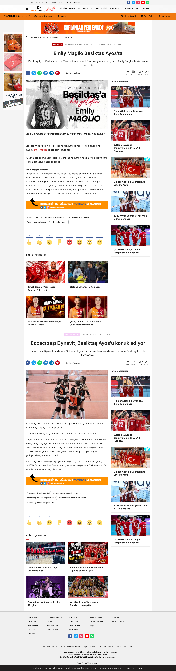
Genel (49, 621)
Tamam (139, 668)
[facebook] (28, 73)
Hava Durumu (117, 621)
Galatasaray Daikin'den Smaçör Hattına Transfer (44, 323)
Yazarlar (165, 16)
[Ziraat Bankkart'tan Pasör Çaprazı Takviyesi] (45, 272)
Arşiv (92, 625)
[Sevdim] (49, 238)
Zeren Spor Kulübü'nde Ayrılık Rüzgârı (44, 604)
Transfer (128, 8)
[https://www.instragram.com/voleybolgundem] (138, 2)
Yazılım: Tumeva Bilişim (87, 663)
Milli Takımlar (67, 8)
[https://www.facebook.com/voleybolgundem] (128, 2)
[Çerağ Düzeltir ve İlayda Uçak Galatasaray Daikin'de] (87, 307)
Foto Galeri (148, 16)
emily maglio (40, 149)
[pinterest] (57, 73)
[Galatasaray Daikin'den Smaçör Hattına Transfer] (45, 307)
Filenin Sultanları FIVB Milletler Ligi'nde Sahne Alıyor (86, 569)
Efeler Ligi (101, 8)
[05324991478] (147, 2)
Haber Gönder (42, 2)
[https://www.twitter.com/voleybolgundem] (133, 2)
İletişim (61, 2)
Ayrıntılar (130, 668)
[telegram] (45, 73)
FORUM (30, 2)
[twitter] (33, 73)
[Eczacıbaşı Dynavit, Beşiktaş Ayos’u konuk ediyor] (67, 394)
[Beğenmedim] (59, 238)
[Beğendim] (29, 238)
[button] (26, 16)
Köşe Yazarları (74, 625)
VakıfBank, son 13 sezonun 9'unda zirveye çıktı (84, 604)
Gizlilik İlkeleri (126, 647)
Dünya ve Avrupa (54, 617)
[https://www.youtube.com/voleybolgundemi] (143, 2)
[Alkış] (39, 238)
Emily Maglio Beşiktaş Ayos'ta (60, 37)
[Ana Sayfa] (27, 37)
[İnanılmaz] (89, 238)
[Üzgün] (99, 238)
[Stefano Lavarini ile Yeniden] (87, 272)
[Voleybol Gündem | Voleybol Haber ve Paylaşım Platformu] (43, 8)
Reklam (115, 647)
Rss (43, 647)
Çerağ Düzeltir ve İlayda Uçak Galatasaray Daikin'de (85, 323)
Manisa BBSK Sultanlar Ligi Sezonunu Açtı (42, 569)
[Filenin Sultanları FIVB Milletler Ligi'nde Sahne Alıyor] (87, 553)
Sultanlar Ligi (85, 8)
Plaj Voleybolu (53, 625)
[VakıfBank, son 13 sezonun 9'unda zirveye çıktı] (87, 587)
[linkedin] (51, 73)
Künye (53, 2)
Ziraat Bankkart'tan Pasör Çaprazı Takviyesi (41, 288)
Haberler (33, 37)
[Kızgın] (69, 238)
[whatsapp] (39, 73)
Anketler (115, 617)
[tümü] (137, 8)
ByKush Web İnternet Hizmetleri (81, 657)
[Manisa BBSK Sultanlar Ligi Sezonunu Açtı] (45, 553)
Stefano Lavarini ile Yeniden (85, 287)
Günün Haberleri (97, 621)
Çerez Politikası (73, 2)
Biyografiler (73, 629)
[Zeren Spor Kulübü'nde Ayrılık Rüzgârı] (45, 587)
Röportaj (31, 629)
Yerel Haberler (96, 617)
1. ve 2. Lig (114, 8)
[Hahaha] (79, 238)
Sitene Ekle (52, 647)
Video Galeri (129, 16)
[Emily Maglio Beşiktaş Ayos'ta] (67, 104)
